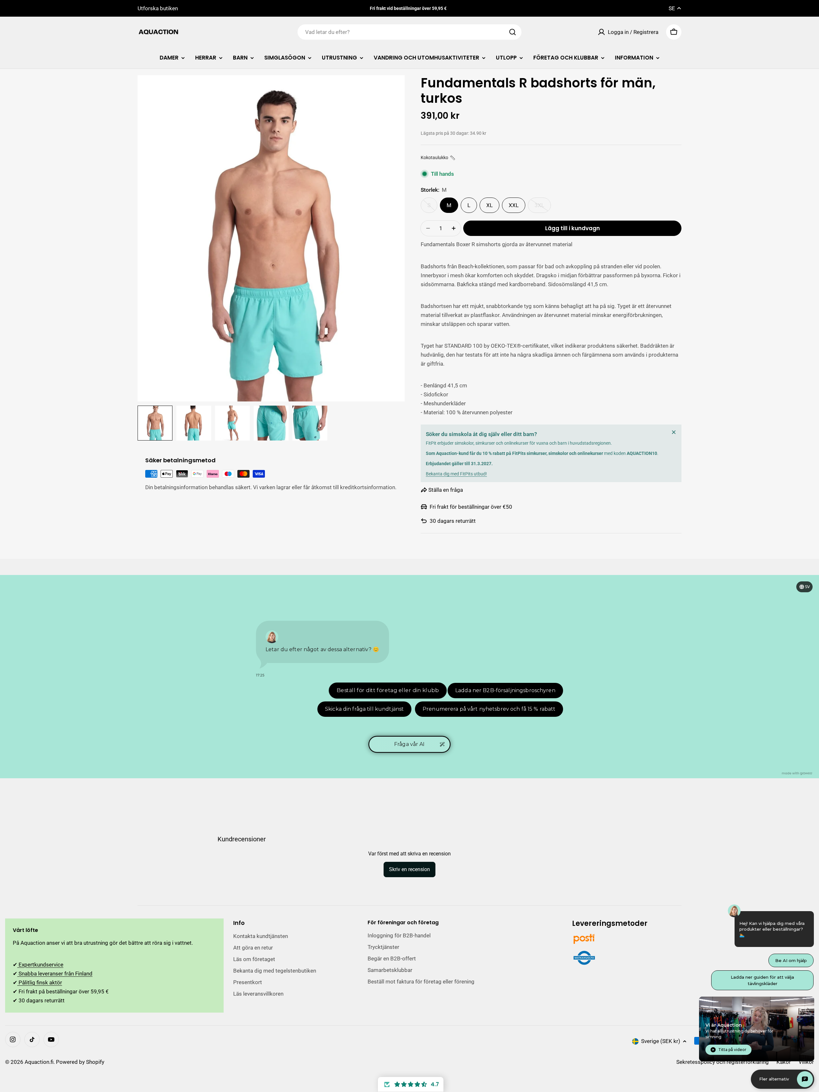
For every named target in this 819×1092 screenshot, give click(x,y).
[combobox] (409, 32)
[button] (438, 157)
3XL (543, 207)
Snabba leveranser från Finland (54, 973)
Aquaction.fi (39, 1062)
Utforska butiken (158, 8)
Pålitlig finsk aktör (39, 982)
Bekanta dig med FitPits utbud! (456, 473)
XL (489, 205)
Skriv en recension (409, 869)
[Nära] (674, 432)
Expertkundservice (40, 964)
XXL (514, 205)
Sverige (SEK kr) (660, 1041)
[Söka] (512, 32)
